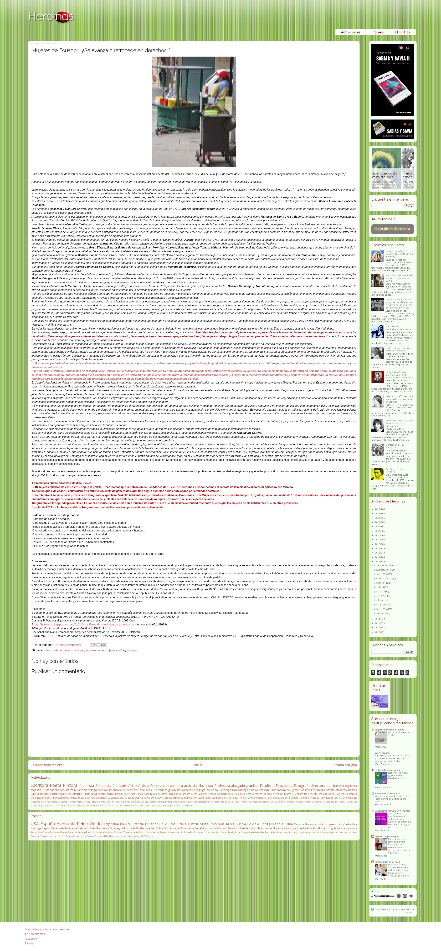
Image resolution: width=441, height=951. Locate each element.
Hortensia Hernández (68, 645)
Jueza (194, 793)
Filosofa (305, 790)
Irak (90, 832)
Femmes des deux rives (387, 861)
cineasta (351, 790)
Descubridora (142, 797)
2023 (377, 522)
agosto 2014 (380, 582)
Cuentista (297, 793)
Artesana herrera (261, 801)
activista (190, 785)
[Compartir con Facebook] (102, 645)
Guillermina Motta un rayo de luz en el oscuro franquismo (399, 423)
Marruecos (265, 828)
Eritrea (69, 836)
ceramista (184, 793)
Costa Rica (350, 824)
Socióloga (90, 790)
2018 (377, 544)
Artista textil (77, 797)
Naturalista (341, 793)
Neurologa (191, 801)
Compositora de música (95, 801)
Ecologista (90, 794)
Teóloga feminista (320, 797)
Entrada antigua (344, 765)
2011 (377, 627)
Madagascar (134, 836)
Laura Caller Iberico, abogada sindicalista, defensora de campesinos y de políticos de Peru (399, 376)
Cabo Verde (152, 832)
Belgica (341, 828)
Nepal (179, 832)
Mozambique (240, 832)
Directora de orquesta (97, 797)
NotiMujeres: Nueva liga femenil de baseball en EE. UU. (398, 775)
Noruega (71, 828)
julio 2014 (379, 587)
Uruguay (330, 824)
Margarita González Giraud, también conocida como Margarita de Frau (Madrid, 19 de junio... (391, 180)
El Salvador (232, 828)
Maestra (36, 790)
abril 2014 (379, 600)
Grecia (244, 828)
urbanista (36, 797)
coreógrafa (59, 794)
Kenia (172, 832)
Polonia (253, 824)
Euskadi (164, 832)
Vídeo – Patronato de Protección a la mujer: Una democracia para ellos (392, 799)
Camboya (352, 832)
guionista (174, 790)
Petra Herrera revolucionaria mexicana (398, 328)
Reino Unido (89, 824)
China (221, 828)
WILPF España (382, 752)
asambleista (50, 805)
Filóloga (46, 797)
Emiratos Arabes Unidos (53, 836)
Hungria (331, 828)
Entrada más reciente (47, 765)
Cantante (119, 785)
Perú (264, 824)
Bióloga (238, 793)
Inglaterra (351, 828)
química (186, 790)
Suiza (204, 824)
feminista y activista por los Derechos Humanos (211, 797)
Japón (46, 828)
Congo (294, 832)
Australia (129, 828)
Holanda (310, 824)
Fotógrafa (302, 785)
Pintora (70, 785)
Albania (279, 832)
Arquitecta (66, 790)
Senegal (82, 832)
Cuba (289, 824)
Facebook (31, 938)
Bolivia (91, 828)
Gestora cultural (157, 801)
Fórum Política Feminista (387, 793)
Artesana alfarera (40, 801)
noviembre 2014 (382, 569)
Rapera (294, 797)
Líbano (223, 832)
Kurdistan (115, 836)
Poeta (55, 785)
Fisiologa (329, 801)
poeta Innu (175, 805)
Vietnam (322, 832)
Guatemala (143, 828)
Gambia (303, 832)
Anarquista (120, 793)
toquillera (187, 805)
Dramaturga (240, 790)
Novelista (205, 785)
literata (353, 793)
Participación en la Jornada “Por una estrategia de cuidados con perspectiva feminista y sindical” (399, 846)
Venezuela (57, 828)
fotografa (336, 797)
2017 (377, 548)
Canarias (108, 832)
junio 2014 (379, 591)
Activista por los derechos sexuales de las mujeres (224, 801)
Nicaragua (116, 828)
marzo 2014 (380, 604)
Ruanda (149, 836)
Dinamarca (187, 828)
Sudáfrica (200, 828)
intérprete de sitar (160, 805)
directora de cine (324, 785)
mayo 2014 (380, 596)
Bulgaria (54, 832)
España (47, 824)
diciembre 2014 (382, 565)
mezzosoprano (263, 793)
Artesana (129, 797)
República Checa (40, 832)
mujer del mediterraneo (387, 770)
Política (156, 785)
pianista (252, 785)
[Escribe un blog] (95, 645)
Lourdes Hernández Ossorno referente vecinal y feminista (399, 254)
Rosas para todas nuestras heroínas (157, 793)
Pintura (131, 793)
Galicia (82, 828)
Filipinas (118, 832)
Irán (339, 824)
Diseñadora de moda (119, 801)
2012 (377, 623)
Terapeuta (340, 801)
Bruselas (198, 832)
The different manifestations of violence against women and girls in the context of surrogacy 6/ (399, 820)
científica (45, 794)
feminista (86, 785)
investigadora (348, 786)
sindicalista (256, 790)
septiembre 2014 (383, 578)
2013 (377, 618)
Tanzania (270, 832)
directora (248, 793)
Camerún (35, 836)
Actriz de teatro (282, 793)
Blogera (285, 797)
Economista (105, 794)
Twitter (29, 943)
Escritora (39, 785)
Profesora (222, 785)
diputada (178, 797)
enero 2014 (380, 613)
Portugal (36, 828)
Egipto (253, 828)
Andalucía (318, 828)
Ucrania (278, 828)
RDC (143, 836)
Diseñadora (278, 790)
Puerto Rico (304, 828)
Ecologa (135, 801)
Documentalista (313, 793)
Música (78, 790)
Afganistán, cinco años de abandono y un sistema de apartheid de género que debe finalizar (393, 758)
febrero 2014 (381, 609)
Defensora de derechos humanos (130, 790)
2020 (377, 535)
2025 (377, 513)
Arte (267, 790)
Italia (182, 824)
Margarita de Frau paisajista (395, 446)
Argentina (111, 824)
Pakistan (254, 832)
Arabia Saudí (138, 832)
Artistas (53, 801)
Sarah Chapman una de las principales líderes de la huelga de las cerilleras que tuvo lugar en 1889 (399, 303)
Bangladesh (333, 832)
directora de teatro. (67, 805)
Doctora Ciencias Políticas (300, 801)
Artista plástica (335, 790)
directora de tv (136, 805)
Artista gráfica (272, 797)
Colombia (217, 824)
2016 (377, 552)
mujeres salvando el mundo (389, 729)
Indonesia (312, 832)
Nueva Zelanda (68, 832)
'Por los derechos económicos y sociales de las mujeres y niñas (85, 650)
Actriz (132, 785)
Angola (287, 832)
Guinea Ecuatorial (96, 836)
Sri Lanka (97, 832)
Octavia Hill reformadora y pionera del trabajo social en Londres (399, 399)
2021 (377, 530)
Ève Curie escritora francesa (395, 470)
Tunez (126, 832)
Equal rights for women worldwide (393, 810)
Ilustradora (160, 790)
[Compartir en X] (98, 645)
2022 (377, 526)
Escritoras (320, 801)
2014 (377, 561)
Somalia (188, 832)
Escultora (267, 785)
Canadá (299, 824)
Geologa (144, 801)
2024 (377, 517)
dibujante (293, 790)
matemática (75, 794)
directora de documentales (91, 805)
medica (102, 790)
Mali (230, 832)
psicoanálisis (350, 797)
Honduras (102, 828)
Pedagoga (198, 790)
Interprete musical (175, 801)
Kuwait (124, 836)
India (320, 824)
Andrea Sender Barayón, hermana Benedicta (399, 349)
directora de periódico (117, 805)
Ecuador (132, 650)
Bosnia (343, 832)
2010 (377, 632)
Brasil (172, 824)
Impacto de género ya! (386, 836)
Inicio (198, 765)
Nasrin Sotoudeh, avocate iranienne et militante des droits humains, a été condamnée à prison (398, 870)
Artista (143, 785)
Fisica (242, 797)
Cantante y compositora (70, 801)
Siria (261, 832)
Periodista (103, 785)
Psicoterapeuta (60, 797)
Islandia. (214, 832)
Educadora (284, 785)
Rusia (230, 824)
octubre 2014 (381, 574)
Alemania (66, 824)
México (125, 824)
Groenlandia (79, 836)
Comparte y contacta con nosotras (47, 929)
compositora (173, 785)
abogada (238, 785)
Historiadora (51, 790)
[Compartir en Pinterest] (105, 645)
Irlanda (212, 828)
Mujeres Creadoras (209, 793)
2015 (377, 557)
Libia (206, 832)
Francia (138, 824)
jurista (35, 794)
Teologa (304, 797)
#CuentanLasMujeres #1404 (399, 733)
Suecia (241, 824)
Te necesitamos (35, 934)
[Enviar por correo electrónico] (92, 645)
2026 (377, 509)
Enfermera (318, 790)
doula (147, 805)
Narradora (227, 793)
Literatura (328, 793)
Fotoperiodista (254, 797)
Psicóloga (225, 790)
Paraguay (290, 828)
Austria (193, 824)
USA (35, 824)
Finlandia (276, 824)
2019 (377, 539)
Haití (107, 836)
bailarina (212, 790)
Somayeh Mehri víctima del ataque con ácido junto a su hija (400, 278)
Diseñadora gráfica (161, 797)
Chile (163, 824)
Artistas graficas (278, 801)
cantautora (117, 797)
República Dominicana (165, 828)
